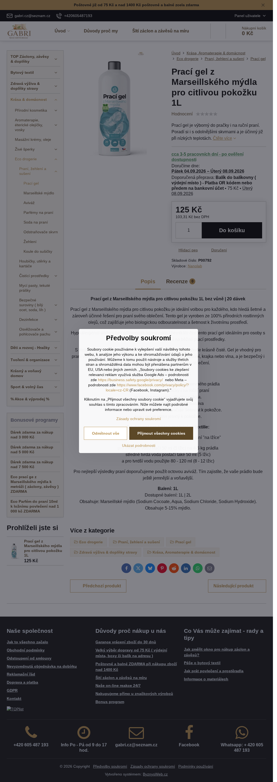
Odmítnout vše (105, 433)
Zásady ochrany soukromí (138, 419)
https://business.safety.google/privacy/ (130, 380)
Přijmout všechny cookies (161, 433)
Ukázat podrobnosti (138, 445)
